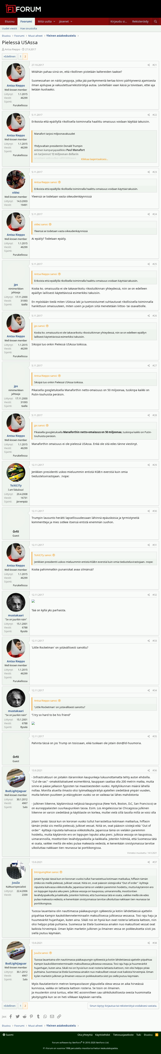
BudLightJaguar (16, 791)
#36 (155, 770)
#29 (155, 465)
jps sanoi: (39, 326)
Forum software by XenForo (80, 1042)
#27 (155, 365)
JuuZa (16, 882)
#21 (155, 65)
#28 (155, 415)
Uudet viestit (9, 28)
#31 (155, 545)
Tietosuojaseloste (123, 1034)
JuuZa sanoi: (41, 953)
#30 (155, 511)
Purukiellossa (20, 105)
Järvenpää (21, 501)
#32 (155, 594)
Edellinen (10, 56)
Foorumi (26, 21)
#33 (155, 640)
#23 (155, 172)
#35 (155, 736)
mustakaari (16, 615)
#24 (155, 214)
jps (16, 284)
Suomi (9, 1034)
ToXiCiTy (16, 485)
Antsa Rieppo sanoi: (45, 182)
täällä (24, 304)
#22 (155, 114)
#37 (155, 862)
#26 (155, 315)
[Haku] (155, 21)
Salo (25, 807)
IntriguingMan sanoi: (46, 872)
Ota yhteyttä (85, 1034)
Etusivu (10, 21)
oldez (15, 192)
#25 (155, 264)
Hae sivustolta (28, 28)
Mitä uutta (45, 21)
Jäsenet (64, 21)
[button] (54, 21)
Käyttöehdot (102, 1034)
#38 (155, 943)
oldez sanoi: (41, 224)
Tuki (138, 1034)
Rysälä (23, 631)
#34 (155, 690)
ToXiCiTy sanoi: (42, 555)
